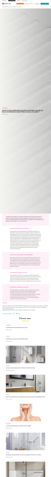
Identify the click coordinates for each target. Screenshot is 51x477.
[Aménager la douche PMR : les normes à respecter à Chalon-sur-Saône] (25, 449)
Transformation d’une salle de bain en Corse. (17, 327)
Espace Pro (18, 0)
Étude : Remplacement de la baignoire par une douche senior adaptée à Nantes (25, 396)
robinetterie (13, 292)
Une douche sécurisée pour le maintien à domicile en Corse (20, 367)
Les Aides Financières (12, 0)
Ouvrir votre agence (24, 0)
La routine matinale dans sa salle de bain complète (18, 425)
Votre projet (37, 3)
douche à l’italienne (15, 244)
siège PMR (37, 235)
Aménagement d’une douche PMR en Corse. (17, 338)
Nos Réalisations (4, 0)
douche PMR (13, 231)
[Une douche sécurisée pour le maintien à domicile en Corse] (25, 363)
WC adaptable (29, 278)
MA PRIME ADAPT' (20, 3)
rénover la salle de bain (15, 248)
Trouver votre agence (29, 3)
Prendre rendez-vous (44, 3)
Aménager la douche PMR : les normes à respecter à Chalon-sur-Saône (23, 454)
